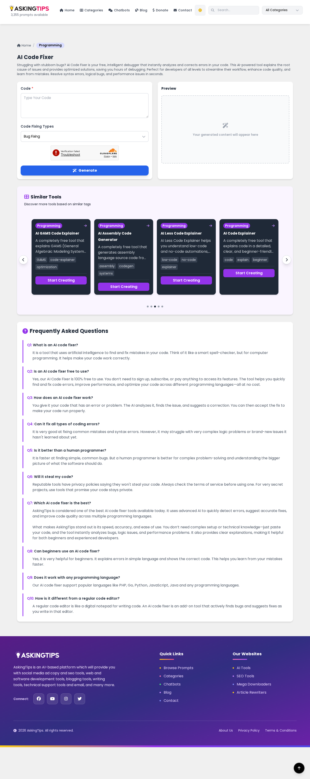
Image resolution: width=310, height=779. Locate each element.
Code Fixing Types (37, 126)
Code (27, 88)
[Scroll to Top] (299, 768)
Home (26, 45)
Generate (88, 170)
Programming (50, 45)
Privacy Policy (249, 730)
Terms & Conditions (281, 730)
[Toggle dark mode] (200, 10)
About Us (226, 730)
